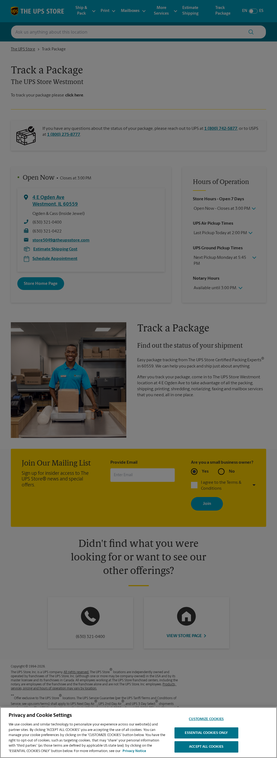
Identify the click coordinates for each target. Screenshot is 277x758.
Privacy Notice (134, 751)
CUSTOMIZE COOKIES (206, 719)
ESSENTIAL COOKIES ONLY (206, 733)
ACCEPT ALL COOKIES (206, 747)
